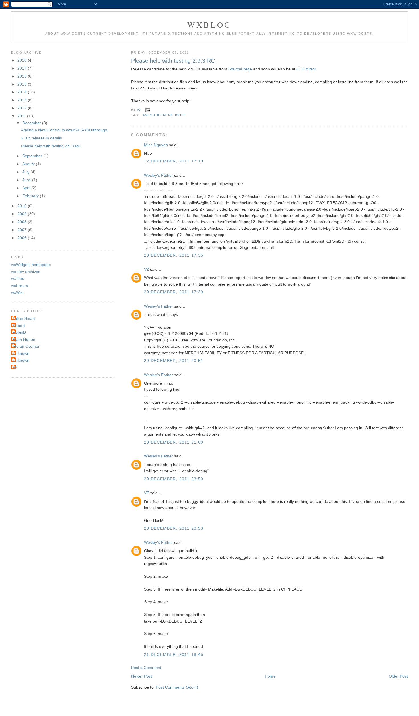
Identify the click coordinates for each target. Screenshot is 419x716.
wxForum (19, 285)
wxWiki (17, 292)
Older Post (398, 676)
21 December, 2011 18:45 (174, 654)
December (32, 123)
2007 (22, 229)
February (31, 196)
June (27, 180)
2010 (22, 206)
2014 (22, 92)
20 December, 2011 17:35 (174, 255)
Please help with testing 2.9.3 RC (51, 146)
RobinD (19, 332)
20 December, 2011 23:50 (174, 479)
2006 (22, 237)
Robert (19, 325)
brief (180, 115)
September (32, 156)
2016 (22, 76)
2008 (22, 221)
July (26, 172)
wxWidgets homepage (31, 264)
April (26, 188)
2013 (22, 100)
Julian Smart (24, 318)
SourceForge (240, 69)
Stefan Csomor (26, 346)
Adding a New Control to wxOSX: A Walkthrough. (64, 130)
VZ (146, 269)
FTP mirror (306, 69)
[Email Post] (147, 109)
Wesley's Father (158, 175)
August (29, 164)
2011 (22, 116)
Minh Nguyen (156, 145)
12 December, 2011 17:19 (174, 161)
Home (270, 676)
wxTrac (17, 278)
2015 (22, 84)
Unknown (21, 353)
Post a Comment (146, 667)
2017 (22, 68)
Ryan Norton (24, 339)
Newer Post (141, 676)
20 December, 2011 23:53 (174, 528)
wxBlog (209, 24)
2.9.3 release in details (41, 138)
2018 (22, 60)
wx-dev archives (25, 271)
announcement (158, 115)
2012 (22, 108)
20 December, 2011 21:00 (174, 442)
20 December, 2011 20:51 (174, 360)
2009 (22, 213)
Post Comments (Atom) (177, 687)
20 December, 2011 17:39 (174, 292)
